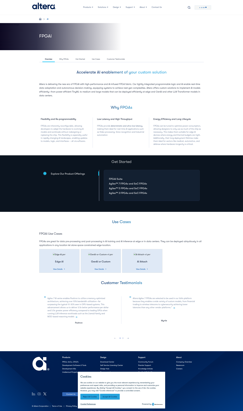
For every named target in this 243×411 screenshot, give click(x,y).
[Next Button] (128, 338)
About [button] (142, 7)
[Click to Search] (189, 7)
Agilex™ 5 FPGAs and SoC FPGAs (128, 188)
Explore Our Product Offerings (68, 173)
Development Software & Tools (74, 365)
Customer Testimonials (116, 59)
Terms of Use (57, 406)
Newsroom (180, 365)
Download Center (107, 362)
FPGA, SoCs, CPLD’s (70, 362)
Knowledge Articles (145, 369)
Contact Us (70, 394)
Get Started (80, 59)
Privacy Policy (71, 406)
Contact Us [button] (157, 7)
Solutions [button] (102, 7)
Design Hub (104, 369)
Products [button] (87, 7)
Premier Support (144, 365)
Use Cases (96, 59)
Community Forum (145, 362)
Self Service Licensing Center (111, 365)
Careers (179, 369)
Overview (48, 59)
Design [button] (116, 7)
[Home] (44, 7)
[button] (59, 254)
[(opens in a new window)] (33, 393)
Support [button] (129, 7)
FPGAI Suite (115, 179)
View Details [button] (59, 269)
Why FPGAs (64, 59)
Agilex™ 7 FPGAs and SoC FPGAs (128, 183)
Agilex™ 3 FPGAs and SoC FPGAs (128, 193)
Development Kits (69, 369)
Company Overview (184, 362)
